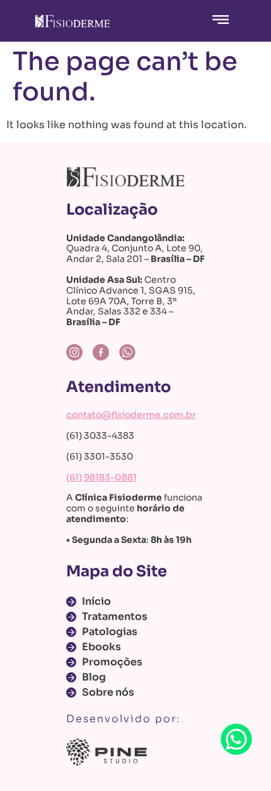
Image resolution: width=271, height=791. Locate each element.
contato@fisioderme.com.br (131, 414)
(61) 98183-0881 (101, 477)
